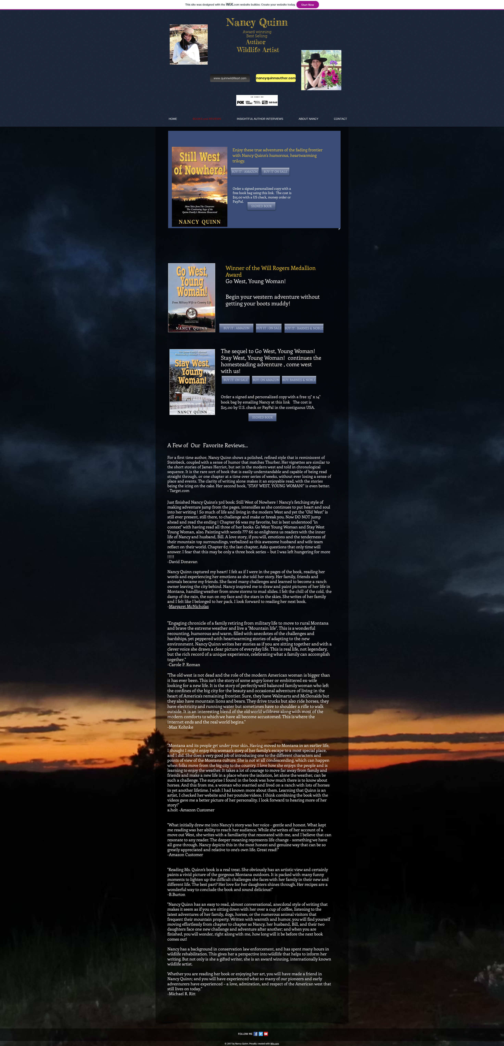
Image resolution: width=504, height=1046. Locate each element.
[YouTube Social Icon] (266, 1034)
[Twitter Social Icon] (261, 1034)
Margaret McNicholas (189, 606)
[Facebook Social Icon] (256, 1034)
